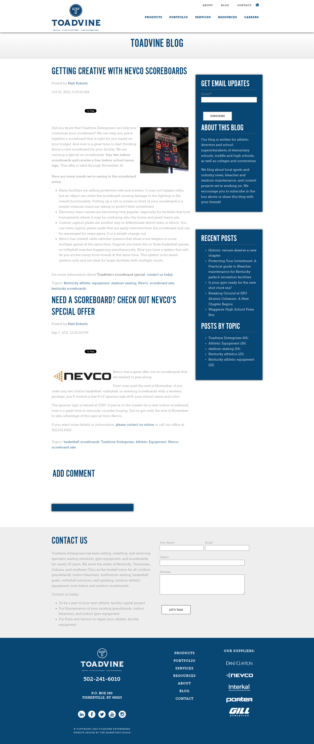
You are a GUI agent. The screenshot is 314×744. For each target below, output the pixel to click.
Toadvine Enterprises (117, 442)
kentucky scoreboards (69, 289)
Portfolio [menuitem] (178, 17)
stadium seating (123, 283)
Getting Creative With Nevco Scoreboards (119, 71)
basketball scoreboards (81, 442)
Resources (184, 676)
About (208, 5)
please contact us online (135, 425)
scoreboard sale (162, 283)
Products (184, 653)
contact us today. (160, 275)
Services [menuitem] (203, 17)
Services (184, 668)
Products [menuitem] (153, 17)
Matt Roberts (78, 83)
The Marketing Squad (115, 732)
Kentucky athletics (226, 354)
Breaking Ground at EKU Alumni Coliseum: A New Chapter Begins (228, 298)
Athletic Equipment (151, 442)
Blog (225, 5)
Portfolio (184, 661)
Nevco (143, 283)
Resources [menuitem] (227, 17)
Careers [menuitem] (251, 17)
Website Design (84, 732)
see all (206, 373)
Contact (244, 5)
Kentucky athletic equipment (87, 283)
